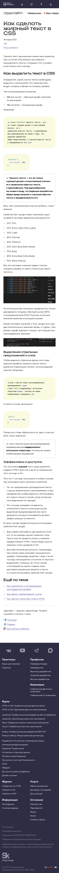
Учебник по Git (8, 790)
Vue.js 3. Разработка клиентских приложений (22, 726)
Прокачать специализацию (41, 4)
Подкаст (11, 624)
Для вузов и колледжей (40, 790)
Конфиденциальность (12, 831)
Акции (33, 816)
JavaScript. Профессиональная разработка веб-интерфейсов (29, 715)
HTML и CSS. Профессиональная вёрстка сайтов (23, 706)
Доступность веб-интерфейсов (16, 771)
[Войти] (51, 4)
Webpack (6, 768)
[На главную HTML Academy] (8, 4)
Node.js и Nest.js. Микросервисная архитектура (22, 735)
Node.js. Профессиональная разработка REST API (24, 732)
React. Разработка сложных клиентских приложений (25, 723)
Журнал (7, 781)
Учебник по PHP (9, 794)
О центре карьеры (10, 808)
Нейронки (34, 13)
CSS (5, 43)
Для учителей (36, 794)
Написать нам (36, 804)
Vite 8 (4, 764)
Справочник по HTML (11, 786)
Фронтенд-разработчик (40, 671)
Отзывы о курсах (37, 819)
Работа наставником (39, 786)
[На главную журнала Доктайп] (13, 13)
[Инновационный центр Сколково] (8, 857)
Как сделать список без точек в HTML (26, 599)
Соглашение (7, 827)
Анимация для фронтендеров (15, 745)
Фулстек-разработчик (40, 679)
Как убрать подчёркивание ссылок (24, 594)
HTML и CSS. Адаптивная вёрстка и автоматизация (24, 709)
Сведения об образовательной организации (21, 839)
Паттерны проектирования (14, 756)
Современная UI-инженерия (43, 695)
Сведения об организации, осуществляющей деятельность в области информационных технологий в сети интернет (28, 845)
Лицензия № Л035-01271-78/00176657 (19, 835)
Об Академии (8, 804)
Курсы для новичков (11, 664)
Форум (33, 812)
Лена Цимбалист (10, 48)
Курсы (6, 701)
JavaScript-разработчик (40, 675)
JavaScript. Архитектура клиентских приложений (23, 719)
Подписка (6, 668)
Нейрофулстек (36, 668)
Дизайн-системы (9, 775)
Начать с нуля (22, 4)
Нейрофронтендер (38, 664)
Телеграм (12, 620)
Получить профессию (31, 4)
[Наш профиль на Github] (50, 867)
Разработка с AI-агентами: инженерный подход (23, 741)
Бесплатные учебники (18, 628)
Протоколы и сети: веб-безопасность (18, 760)
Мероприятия (36, 808)
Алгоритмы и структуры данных (16, 752)
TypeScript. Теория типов (13, 748)
